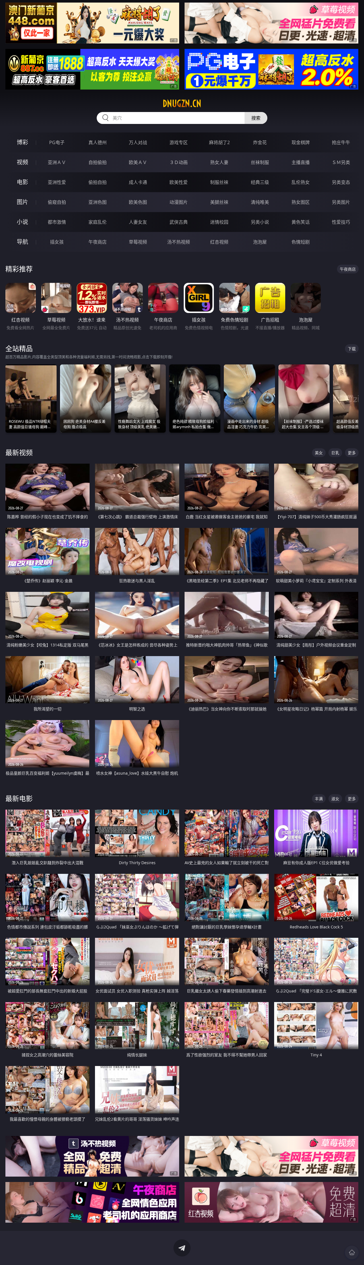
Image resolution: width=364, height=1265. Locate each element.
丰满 (319, 798)
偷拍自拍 (97, 182)
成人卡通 (138, 182)
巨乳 (335, 452)
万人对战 (138, 142)
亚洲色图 (97, 202)
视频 (22, 162)
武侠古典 (178, 222)
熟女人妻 (219, 162)
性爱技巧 (341, 222)
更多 (352, 452)
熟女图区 (300, 202)
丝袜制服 (260, 162)
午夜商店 (97, 242)
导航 (22, 242)
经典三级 (260, 182)
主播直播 (300, 162)
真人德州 (97, 142)
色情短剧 (300, 242)
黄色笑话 (300, 222)
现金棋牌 (300, 142)
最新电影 (19, 798)
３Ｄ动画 (178, 162)
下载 (352, 348)
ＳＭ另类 (341, 162)
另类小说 (260, 222)
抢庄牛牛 (341, 142)
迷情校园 (219, 222)
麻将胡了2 (219, 142)
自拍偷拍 (97, 162)
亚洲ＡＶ (57, 162)
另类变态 (341, 182)
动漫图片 (178, 202)
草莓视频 (138, 242)
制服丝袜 (219, 182)
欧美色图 (138, 202)
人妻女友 (138, 222)
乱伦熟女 (300, 182)
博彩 (22, 142)
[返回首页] (352, 1252)
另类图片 (341, 202)
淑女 (335, 798)
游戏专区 (178, 142)
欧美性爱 (178, 182)
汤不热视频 (178, 242)
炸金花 (260, 142)
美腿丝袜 (219, 202)
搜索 (255, 118)
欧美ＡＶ (138, 162)
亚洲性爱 (57, 182)
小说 (22, 222)
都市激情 (57, 222)
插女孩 (57, 242)
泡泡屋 (260, 242)
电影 (22, 182)
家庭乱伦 (97, 222)
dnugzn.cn (182, 103)
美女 (319, 452)
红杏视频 (219, 242)
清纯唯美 (260, 202)
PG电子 (57, 142)
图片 (22, 202)
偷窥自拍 (57, 202)
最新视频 (19, 452)
